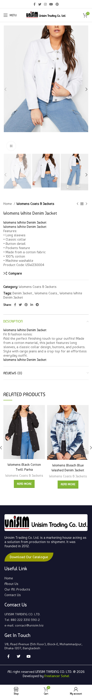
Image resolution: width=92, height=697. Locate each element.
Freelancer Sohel (56, 676)
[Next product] (86, 204)
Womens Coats (46, 293)
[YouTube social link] (51, 4)
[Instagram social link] (45, 4)
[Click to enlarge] (11, 145)
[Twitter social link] (40, 4)
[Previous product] (77, 204)
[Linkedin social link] (31, 305)
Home (8, 204)
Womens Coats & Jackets (35, 204)
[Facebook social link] (34, 4)
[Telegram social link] (37, 305)
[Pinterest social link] (57, 4)
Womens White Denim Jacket (24, 227)
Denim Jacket (22, 293)
